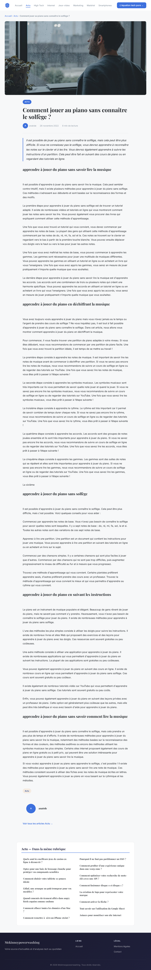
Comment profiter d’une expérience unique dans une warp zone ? (102, 867)
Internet (51, 5)
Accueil (18, 5)
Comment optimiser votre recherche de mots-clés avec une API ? (103, 877)
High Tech (39, 5)
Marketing (78, 5)
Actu (28, 5)
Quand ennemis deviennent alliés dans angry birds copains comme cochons (46, 900)
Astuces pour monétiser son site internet (100, 915)
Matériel (91, 5)
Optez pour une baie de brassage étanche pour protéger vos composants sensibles (47, 870)
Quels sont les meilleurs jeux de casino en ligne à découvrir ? (44, 861)
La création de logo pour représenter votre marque (101, 894)
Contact (118, 951)
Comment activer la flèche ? (94, 901)
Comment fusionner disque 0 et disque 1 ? (101, 885)
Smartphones (105, 5)
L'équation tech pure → (131, 5)
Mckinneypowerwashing (22, 942)
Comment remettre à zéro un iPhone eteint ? (46, 917)
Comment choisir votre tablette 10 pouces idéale (44, 880)
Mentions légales (122, 946)
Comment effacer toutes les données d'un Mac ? (46, 910)
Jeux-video (64, 5)
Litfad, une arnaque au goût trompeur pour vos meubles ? (47, 890)
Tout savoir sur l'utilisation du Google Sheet (102, 908)
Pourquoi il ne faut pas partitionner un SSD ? (103, 859)
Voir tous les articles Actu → (38, 823)
